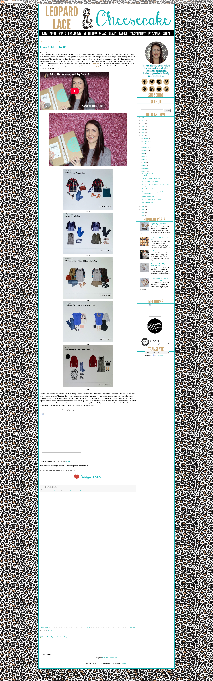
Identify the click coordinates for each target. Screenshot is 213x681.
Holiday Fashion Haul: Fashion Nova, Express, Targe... (156, 174)
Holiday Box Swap (147, 202)
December (145, 138)
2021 (142, 123)
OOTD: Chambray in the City (151, 178)
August (144, 150)
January (144, 171)
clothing (47, 490)
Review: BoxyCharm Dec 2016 (151, 199)
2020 (142, 126)
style (96, 490)
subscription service (120, 490)
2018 (142, 132)
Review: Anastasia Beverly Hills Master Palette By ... (156, 185)
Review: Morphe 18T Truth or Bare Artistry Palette (159, 279)
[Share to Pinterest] (55, 487)
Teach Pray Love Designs (109, 658)
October (145, 144)
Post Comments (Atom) (55, 631)
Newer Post (44, 627)
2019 (142, 129)
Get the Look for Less (157, 251)
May (144, 159)
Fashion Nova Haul (148, 196)
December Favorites (148, 189)
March (144, 165)
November (145, 141)
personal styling (84, 490)
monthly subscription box (73, 490)
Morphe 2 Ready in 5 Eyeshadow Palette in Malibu (160, 265)
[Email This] (46, 487)
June (144, 156)
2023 (142, 117)
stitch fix (91, 490)
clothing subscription (55, 490)
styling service (102, 490)
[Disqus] (88, 528)
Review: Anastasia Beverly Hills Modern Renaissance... (154, 192)
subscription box (110, 490)
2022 (142, 120)
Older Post (132, 627)
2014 (142, 213)
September (145, 147)
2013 (142, 216)
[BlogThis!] (48, 487)
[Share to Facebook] (53, 487)
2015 (142, 209)
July (143, 153)
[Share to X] (51, 487)
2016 (142, 206)
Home (88, 627)
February (145, 168)
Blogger (124, 663)
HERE (68, 461)
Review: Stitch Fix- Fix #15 (150, 181)
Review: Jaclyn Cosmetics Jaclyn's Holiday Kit (158, 224)
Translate (160, 356)
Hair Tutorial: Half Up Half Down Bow (160, 238)
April (144, 162)
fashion (64, 490)
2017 (142, 135)
